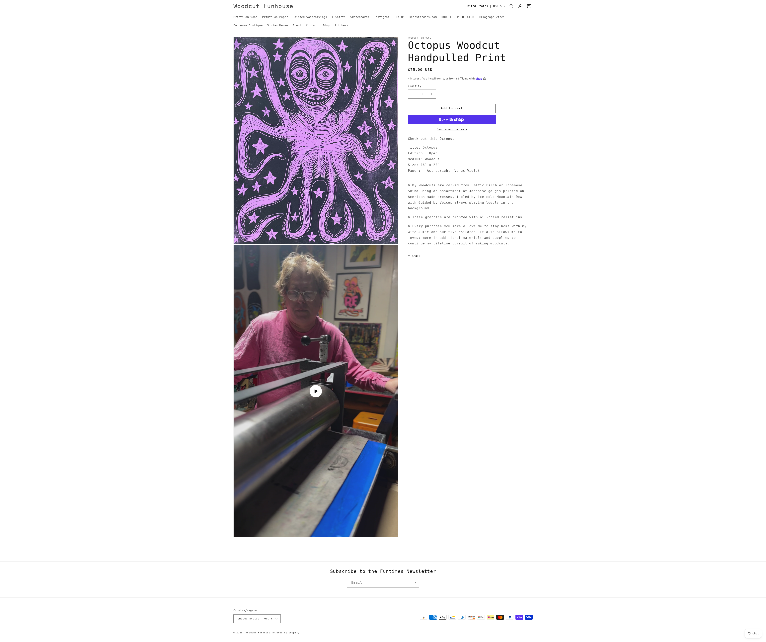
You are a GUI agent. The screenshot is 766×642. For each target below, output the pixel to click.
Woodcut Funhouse (258, 632)
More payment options (452, 129)
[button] (511, 6)
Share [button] (416, 255)
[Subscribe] (414, 582)
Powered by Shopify (286, 632)
